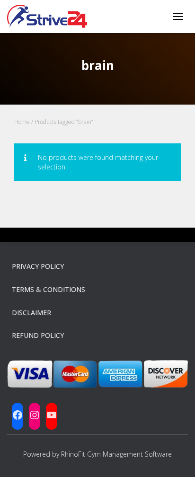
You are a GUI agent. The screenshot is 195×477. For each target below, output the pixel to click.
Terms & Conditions (48, 289)
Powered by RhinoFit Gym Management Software (97, 454)
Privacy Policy (38, 266)
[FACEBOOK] (17, 415)
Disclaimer (31, 312)
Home (22, 122)
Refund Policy (38, 335)
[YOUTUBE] (51, 415)
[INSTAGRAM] (34, 415)
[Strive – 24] (50, 16)
